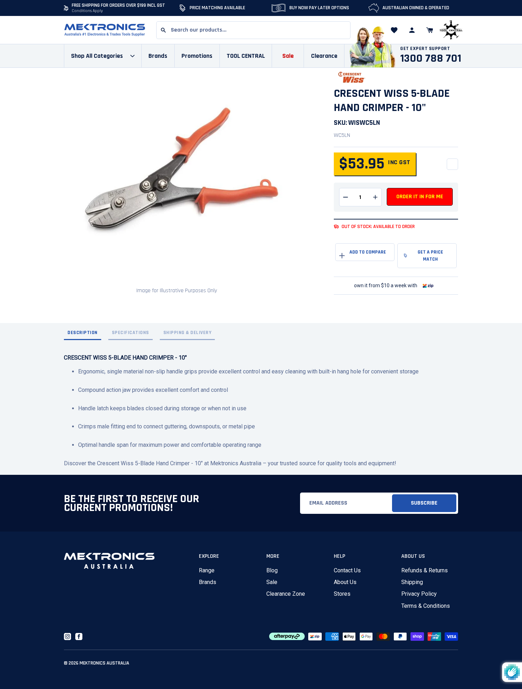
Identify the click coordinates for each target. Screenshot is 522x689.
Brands (207, 582)
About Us (345, 582)
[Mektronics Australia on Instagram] (67, 636)
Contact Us (347, 570)
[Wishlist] (394, 30)
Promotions (196, 56)
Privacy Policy (419, 593)
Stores (342, 593)
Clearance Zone (285, 593)
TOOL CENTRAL (246, 56)
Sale (271, 582)
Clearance (324, 56)
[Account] (412, 30)
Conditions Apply (87, 10)
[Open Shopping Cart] (430, 30)
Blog (272, 570)
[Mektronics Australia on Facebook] (78, 636)
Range (206, 570)
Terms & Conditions (425, 605)
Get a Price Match (430, 255)
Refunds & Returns (424, 570)
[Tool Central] (451, 30)
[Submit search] (163, 30)
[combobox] (253, 30)
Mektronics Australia (104, 663)
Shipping (412, 582)
